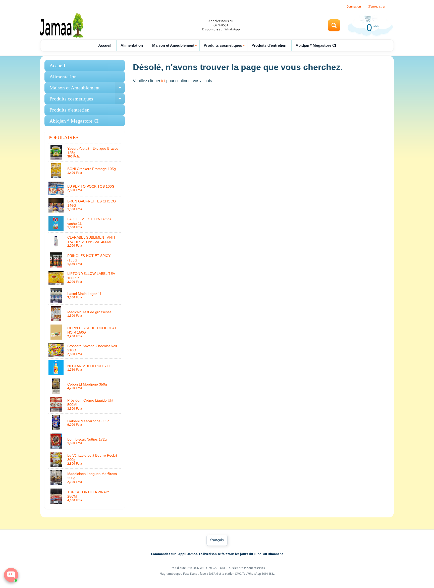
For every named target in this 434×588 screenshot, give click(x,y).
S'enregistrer (377, 6)
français (217, 540)
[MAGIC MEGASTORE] (62, 25)
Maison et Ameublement (175, 47)
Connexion (354, 6)
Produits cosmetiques (225, 47)
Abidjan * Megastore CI (316, 45)
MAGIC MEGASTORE (212, 568)
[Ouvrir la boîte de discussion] (11, 575)
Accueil (104, 45)
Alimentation (132, 45)
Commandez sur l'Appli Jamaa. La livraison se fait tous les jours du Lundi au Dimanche (217, 554)
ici (163, 81)
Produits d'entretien (268, 45)
